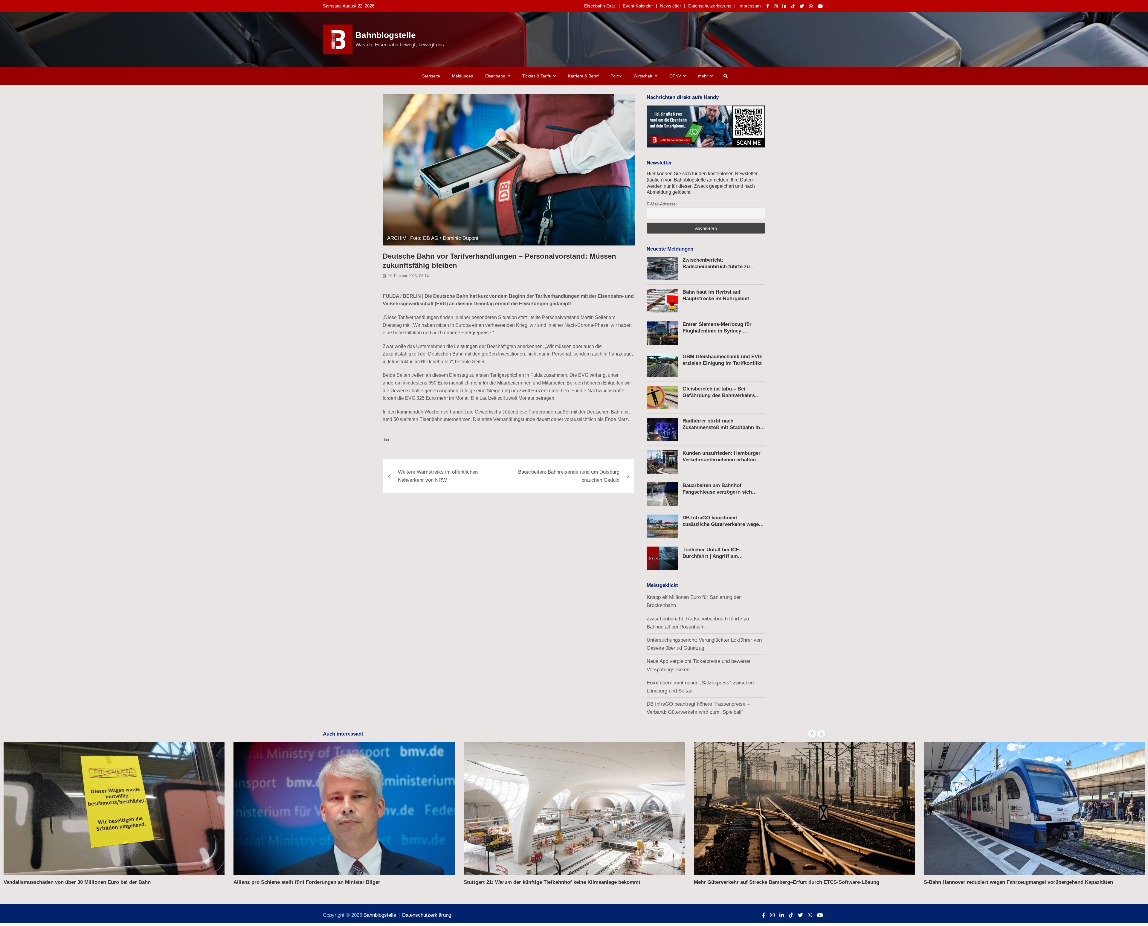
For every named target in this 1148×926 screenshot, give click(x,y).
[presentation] (812, 734)
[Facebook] (767, 6)
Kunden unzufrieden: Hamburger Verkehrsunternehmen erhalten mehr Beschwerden (722, 459)
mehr (703, 76)
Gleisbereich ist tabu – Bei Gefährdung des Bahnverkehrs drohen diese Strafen (719, 395)
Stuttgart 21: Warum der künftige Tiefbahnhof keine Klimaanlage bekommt (552, 882)
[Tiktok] (793, 6)
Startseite (431, 76)
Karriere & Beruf (583, 76)
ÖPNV (675, 76)
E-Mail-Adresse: (662, 204)
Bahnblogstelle (385, 35)
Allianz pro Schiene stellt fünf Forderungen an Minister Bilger (306, 882)
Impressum (749, 5)
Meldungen (462, 76)
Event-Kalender (638, 5)
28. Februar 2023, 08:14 (408, 276)
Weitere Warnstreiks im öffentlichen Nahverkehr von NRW (438, 476)
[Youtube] (820, 6)
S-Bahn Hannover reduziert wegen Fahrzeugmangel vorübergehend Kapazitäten (1018, 882)
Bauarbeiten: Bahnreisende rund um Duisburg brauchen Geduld (568, 476)
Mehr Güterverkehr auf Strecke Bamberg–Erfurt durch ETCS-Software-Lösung (786, 882)
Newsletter (670, 5)
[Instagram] (775, 6)
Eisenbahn (495, 76)
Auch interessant (343, 734)
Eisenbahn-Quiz (600, 5)
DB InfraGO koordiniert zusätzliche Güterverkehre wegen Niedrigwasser (722, 524)
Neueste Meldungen (670, 249)
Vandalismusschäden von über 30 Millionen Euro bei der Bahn (77, 882)
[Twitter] (802, 6)
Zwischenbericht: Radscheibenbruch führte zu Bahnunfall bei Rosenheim (716, 266)
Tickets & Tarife (536, 76)
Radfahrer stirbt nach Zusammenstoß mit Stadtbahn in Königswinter (721, 427)
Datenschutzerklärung (709, 5)
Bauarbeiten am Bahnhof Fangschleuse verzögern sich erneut (717, 492)
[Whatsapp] (811, 6)
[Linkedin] (784, 6)
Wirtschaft (642, 76)
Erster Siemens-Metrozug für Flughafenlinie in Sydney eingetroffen (717, 330)
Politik (616, 76)
